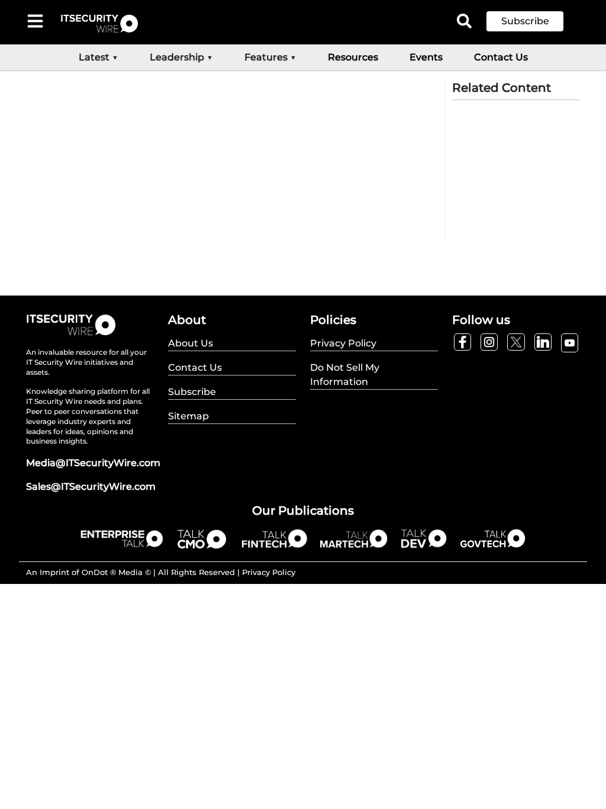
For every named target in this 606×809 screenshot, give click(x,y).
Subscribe (525, 21)
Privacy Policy (268, 572)
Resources (353, 57)
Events (426, 57)
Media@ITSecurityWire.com (93, 462)
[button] (533, 21)
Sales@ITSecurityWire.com (91, 486)
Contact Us (501, 57)
